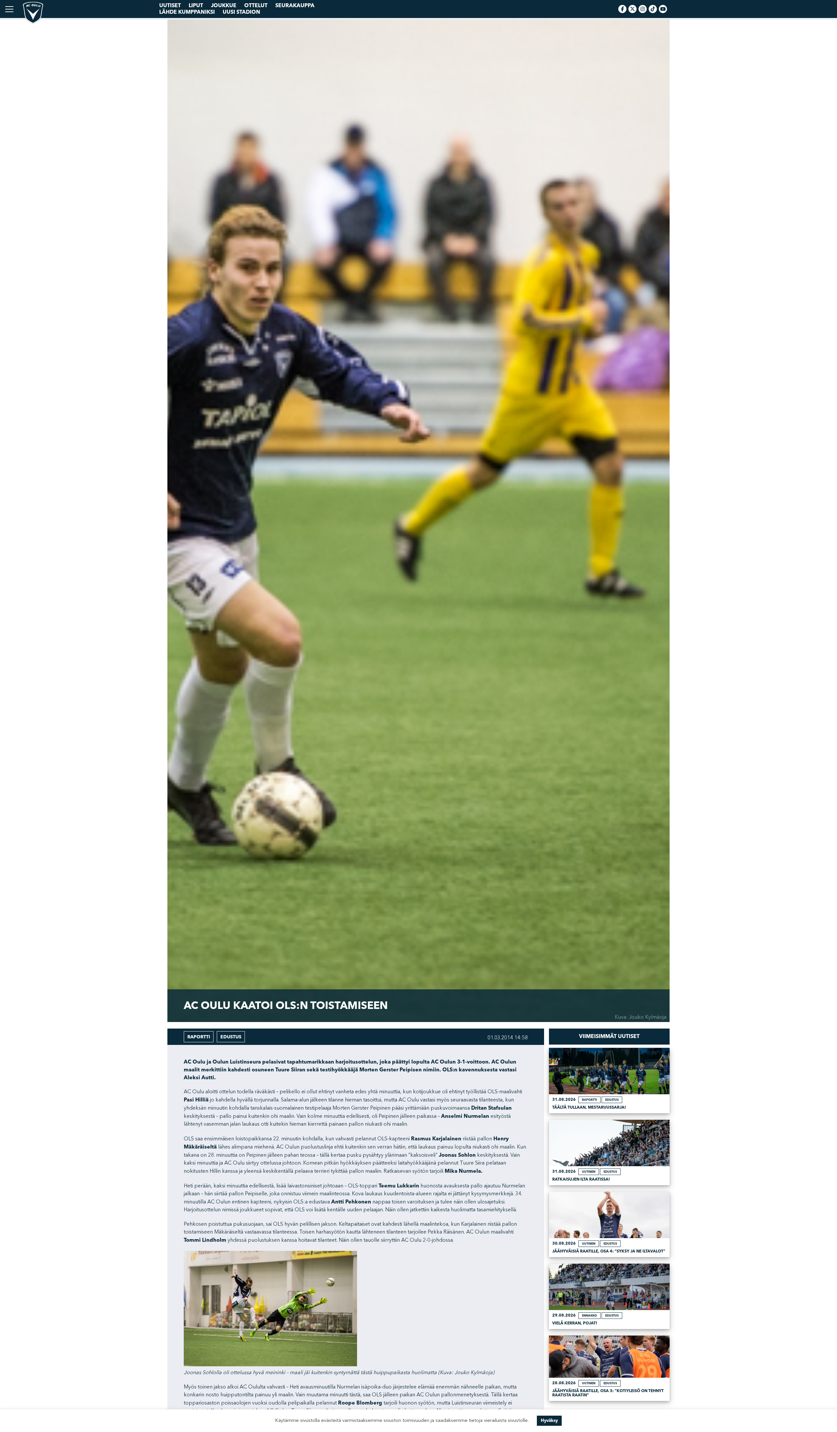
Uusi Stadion (241, 12)
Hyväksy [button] (549, 1420)
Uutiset (170, 5)
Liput (196, 5)
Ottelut (255, 5)
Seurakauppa (295, 5)
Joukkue (223, 5)
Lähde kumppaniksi (187, 12)
